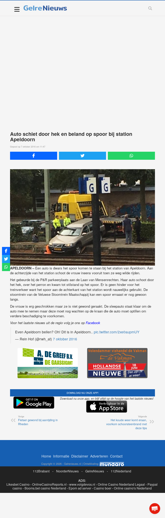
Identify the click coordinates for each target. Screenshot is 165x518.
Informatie (61, 456)
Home (46, 456)
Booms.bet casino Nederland (45, 488)
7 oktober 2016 (65, 338)
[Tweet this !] (82, 156)
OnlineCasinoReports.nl (49, 484)
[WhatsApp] (131, 156)
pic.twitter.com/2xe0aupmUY (116, 331)
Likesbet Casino (18, 484)
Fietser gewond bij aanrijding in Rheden (38, 420)
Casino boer (102, 488)
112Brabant (41, 471)
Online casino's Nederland (133, 488)
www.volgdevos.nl (82, 484)
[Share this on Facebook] (33, 156)
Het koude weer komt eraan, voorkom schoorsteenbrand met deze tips (126, 422)
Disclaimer (79, 456)
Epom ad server (80, 488)
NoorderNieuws (67, 471)
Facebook (93, 322)
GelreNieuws (94, 471)
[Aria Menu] (17, 9)
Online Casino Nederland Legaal (121, 484)
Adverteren (99, 456)
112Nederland (121, 471)
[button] (154, 508)
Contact (116, 456)
